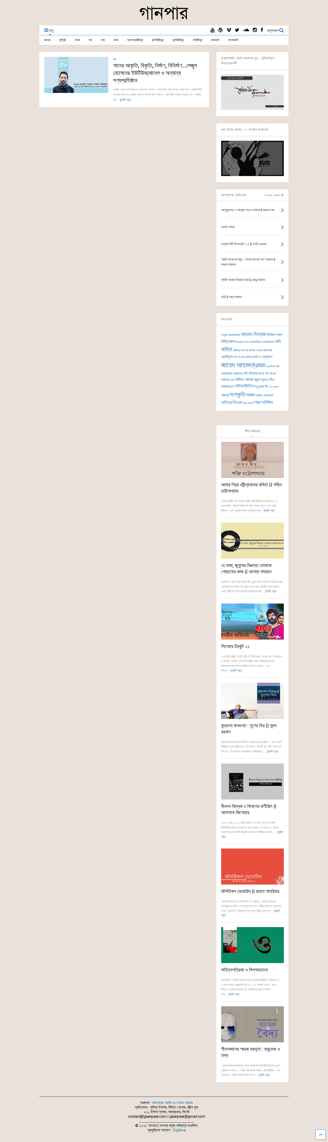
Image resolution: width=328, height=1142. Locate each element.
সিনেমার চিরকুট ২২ (235, 646)
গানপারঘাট (233, 40)
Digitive (179, 1130)
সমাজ (250, 395)
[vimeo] (228, 30)
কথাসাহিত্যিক (268, 342)
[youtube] (212, 30)
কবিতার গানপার (240, 350)
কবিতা (226, 349)
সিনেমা (238, 402)
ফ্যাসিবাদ (238, 373)
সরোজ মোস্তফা (264, 395)
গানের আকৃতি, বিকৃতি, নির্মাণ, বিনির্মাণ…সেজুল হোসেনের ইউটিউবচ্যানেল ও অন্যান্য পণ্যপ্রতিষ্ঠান (155, 73)
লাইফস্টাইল (244, 386)
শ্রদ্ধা (225, 395)
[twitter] (237, 30)
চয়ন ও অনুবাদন (262, 357)
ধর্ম (277, 366)
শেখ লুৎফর (274, 386)
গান (90, 40)
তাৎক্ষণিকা (270, 366)
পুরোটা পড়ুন (125, 100)
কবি (278, 341)
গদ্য (103, 40)
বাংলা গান (263, 373)
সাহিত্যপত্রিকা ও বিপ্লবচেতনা (244, 970)
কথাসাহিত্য (255, 342)
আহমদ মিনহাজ (253, 334)
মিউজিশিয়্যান (227, 386)
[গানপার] (164, 19)
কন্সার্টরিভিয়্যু (158, 40)
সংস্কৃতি (237, 394)
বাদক (116, 40)
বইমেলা (253, 373)
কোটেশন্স (227, 356)
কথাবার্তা (215, 40)
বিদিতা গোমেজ (245, 379)
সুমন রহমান (248, 403)
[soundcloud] (246, 30)
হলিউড (267, 402)
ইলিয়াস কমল (274, 334)
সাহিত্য (226, 402)
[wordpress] (220, 30)
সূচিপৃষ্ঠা (62, 40)
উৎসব (246, 342)
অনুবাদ (224, 335)
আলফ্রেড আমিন (162, 1102)
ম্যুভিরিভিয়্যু (178, 40)
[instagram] (255, 30)
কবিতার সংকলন (256, 350)
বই (246, 373)
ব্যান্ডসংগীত (267, 380)
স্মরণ (258, 402)
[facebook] (262, 30)
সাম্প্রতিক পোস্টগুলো (234, 195)
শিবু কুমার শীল (261, 386)
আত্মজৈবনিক (234, 335)
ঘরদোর (47, 40)
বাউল (233, 380)
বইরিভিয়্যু (197, 40)
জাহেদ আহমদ (236, 365)
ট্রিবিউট (259, 365)
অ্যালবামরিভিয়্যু (135, 40)
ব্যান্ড (257, 379)
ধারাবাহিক (226, 373)
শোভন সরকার (184, 1102)
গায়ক (77, 40)
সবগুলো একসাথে (273, 195)
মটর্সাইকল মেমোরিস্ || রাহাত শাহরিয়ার (250, 891)
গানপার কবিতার (245, 357)
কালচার (267, 350)
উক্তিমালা (228, 341)
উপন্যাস (239, 342)
